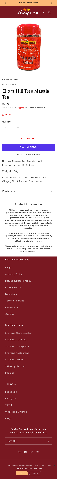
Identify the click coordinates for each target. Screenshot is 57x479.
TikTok (8, 405)
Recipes (9, 372)
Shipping (20, 108)
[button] (6, 12)
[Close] (54, 465)
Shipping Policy (13, 274)
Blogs (8, 418)
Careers (9, 314)
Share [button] (8, 114)
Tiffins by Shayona (15, 366)
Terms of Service (14, 300)
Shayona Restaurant (17, 353)
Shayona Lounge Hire (17, 346)
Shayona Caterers (15, 339)
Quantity (6, 121)
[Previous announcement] (5, 3)
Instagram (11, 398)
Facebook (11, 391)
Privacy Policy (13, 287)
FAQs (8, 267)
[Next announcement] (52, 3)
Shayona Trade (14, 359)
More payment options (28, 154)
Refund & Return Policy (18, 280)
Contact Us (11, 307)
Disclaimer (11, 294)
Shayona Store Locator (18, 333)
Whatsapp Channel (16, 411)
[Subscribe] (48, 440)
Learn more (37, 468)
